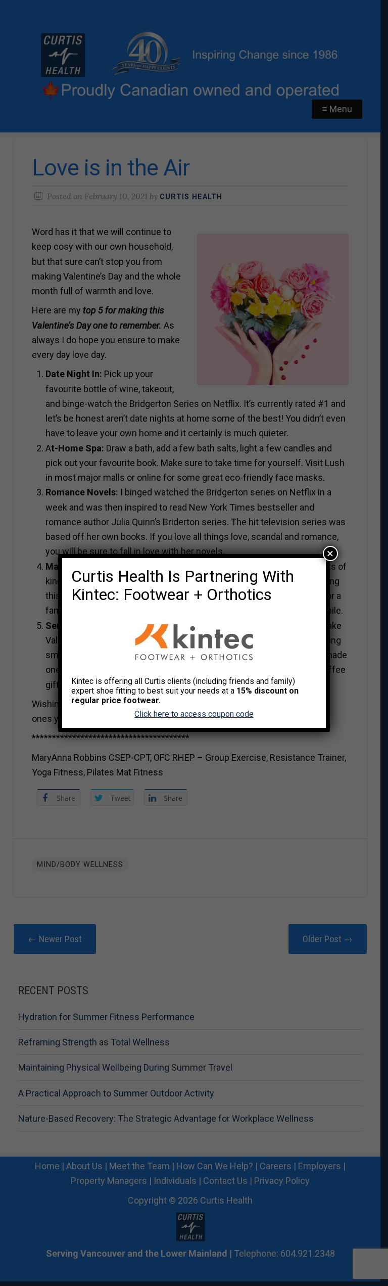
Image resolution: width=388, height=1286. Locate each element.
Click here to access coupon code (194, 714)
